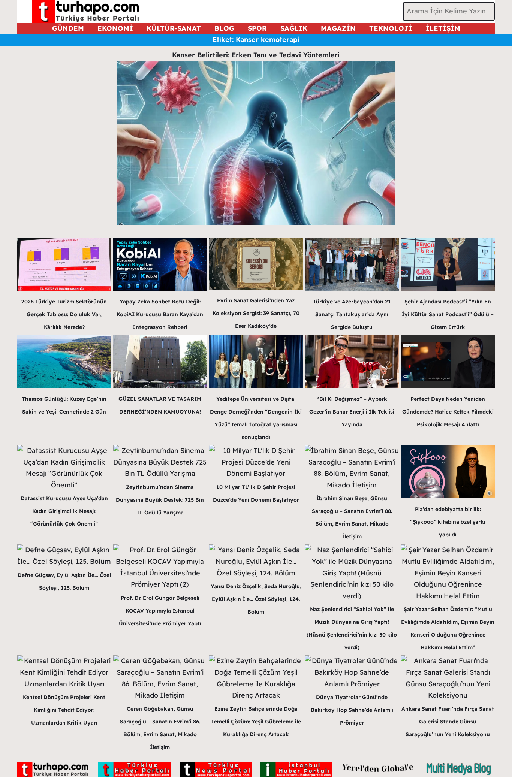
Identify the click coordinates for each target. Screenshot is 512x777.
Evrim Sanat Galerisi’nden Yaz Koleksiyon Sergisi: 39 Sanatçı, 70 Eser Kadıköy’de (256, 313)
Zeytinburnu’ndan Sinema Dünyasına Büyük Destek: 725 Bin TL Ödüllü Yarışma (160, 500)
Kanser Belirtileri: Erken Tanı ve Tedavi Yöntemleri (256, 55)
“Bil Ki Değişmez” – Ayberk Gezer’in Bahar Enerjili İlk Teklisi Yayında (351, 412)
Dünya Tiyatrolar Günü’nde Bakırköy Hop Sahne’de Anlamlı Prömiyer (352, 710)
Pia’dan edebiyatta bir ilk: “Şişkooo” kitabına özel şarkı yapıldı (447, 522)
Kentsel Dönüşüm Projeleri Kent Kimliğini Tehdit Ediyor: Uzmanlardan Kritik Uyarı (64, 710)
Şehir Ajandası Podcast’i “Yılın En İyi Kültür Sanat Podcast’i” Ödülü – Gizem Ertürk (448, 314)
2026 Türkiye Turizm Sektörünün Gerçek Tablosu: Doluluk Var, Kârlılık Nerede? (64, 314)
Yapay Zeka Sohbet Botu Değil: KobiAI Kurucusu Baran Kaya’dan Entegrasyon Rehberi (160, 314)
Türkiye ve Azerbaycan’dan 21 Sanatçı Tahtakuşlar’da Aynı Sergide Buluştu (352, 314)
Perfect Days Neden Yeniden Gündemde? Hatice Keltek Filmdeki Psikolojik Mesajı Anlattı (448, 412)
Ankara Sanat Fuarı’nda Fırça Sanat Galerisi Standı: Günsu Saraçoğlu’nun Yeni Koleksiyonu (447, 721)
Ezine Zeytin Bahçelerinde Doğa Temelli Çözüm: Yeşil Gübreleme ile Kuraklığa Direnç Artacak (256, 721)
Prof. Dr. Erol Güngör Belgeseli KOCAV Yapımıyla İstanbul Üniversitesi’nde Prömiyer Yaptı (160, 611)
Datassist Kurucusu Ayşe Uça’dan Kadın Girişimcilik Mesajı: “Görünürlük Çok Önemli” (64, 511)
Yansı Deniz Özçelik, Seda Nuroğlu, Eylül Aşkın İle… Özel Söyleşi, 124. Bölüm (256, 599)
